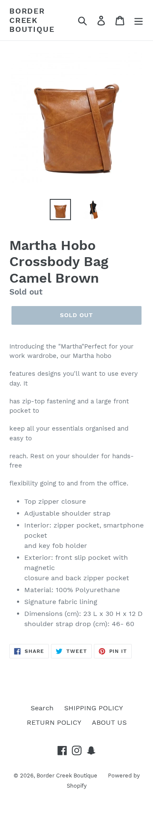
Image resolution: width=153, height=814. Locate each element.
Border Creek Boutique (31, 20)
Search (42, 708)
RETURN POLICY (54, 722)
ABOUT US (109, 722)
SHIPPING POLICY (93, 708)
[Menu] (138, 20)
